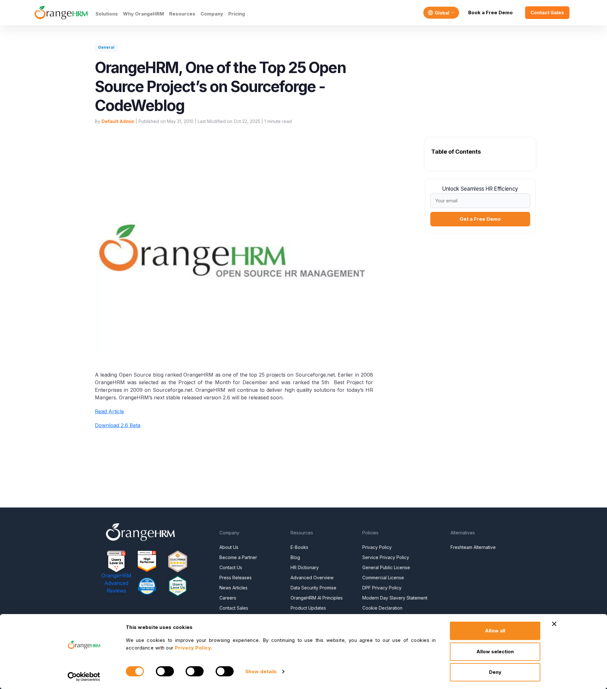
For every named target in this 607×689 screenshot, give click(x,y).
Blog (295, 557)
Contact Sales (547, 12)
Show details (261, 671)
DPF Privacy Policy (382, 587)
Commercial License (383, 577)
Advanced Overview (312, 577)
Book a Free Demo (490, 12)
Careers (227, 597)
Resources (182, 14)
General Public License (386, 567)
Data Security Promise (313, 587)
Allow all (495, 631)
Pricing (236, 14)
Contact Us (230, 567)
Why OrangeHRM (143, 14)
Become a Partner (238, 557)
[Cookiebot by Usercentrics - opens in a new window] (84, 676)
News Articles (233, 587)
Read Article (109, 411)
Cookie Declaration (382, 608)
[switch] (165, 671)
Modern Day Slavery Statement (394, 597)
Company (211, 14)
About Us (228, 547)
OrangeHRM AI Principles (317, 597)
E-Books (299, 547)
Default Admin (117, 121)
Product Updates (308, 608)
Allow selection (495, 652)
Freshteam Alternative (473, 547)
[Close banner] (554, 624)
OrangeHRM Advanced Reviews (116, 583)
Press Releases (235, 577)
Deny (495, 672)
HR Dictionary (305, 567)
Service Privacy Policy (385, 557)
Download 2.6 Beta (117, 425)
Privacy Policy (377, 547)
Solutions (106, 14)
